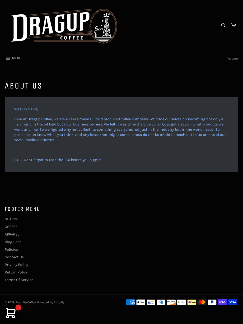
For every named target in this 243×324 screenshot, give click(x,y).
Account (232, 58)
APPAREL (12, 234)
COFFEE (11, 226)
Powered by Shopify (50, 302)
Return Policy (16, 272)
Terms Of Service (19, 280)
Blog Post (13, 242)
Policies (11, 249)
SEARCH (12, 219)
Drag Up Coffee (26, 302)
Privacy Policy (16, 264)
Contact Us (14, 257)
